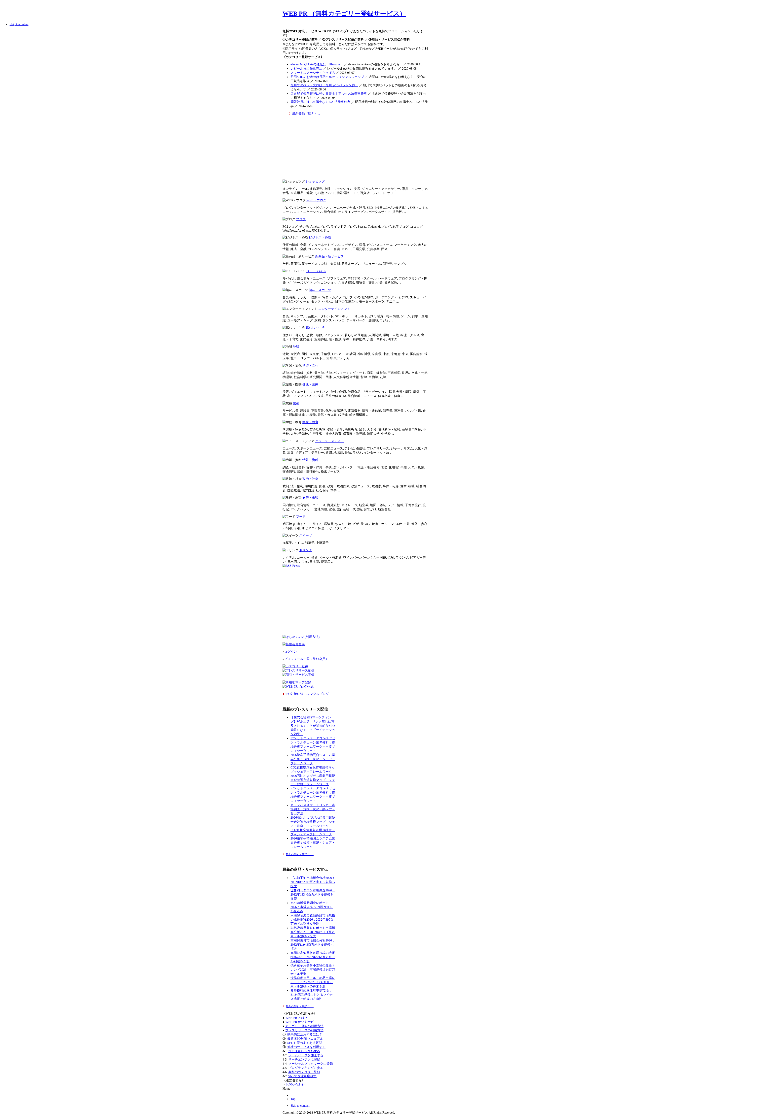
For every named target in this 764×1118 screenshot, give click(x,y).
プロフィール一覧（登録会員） (306, 659)
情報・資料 (310, 460)
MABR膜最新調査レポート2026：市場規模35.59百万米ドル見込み (311, 907)
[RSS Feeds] (291, 565)
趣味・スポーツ (320, 290)
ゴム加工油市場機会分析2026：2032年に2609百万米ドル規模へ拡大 (312, 882)
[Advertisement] (356, 148)
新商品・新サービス (329, 256)
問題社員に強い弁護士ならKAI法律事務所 (320, 102)
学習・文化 (310, 365)
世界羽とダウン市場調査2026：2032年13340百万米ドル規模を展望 (312, 894)
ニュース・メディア (329, 441)
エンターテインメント (334, 309)
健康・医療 (310, 384)
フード (301, 516)
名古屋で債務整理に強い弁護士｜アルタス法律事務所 (328, 93)
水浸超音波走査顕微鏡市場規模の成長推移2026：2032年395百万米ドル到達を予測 (312, 919)
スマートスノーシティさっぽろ (312, 72)
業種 (296, 403)
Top (292, 1099)
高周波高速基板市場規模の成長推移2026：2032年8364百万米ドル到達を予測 (312, 957)
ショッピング (315, 181)
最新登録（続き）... (306, 113)
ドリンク (305, 550)
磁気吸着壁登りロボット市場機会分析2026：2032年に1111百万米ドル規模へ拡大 (312, 932)
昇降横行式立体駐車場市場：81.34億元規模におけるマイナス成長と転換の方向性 (311, 995)
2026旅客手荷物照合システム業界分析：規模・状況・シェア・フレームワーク (312, 759)
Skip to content (19, 24)
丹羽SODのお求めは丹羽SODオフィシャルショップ (327, 77)
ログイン (290, 651)
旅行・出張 (310, 497)
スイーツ (305, 535)
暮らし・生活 (315, 327)
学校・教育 (310, 422)
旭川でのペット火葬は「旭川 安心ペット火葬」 (324, 85)
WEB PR (299, 1022)
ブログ (301, 219)
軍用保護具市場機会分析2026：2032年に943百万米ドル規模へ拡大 (312, 944)
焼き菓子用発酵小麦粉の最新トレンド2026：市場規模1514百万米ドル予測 (312, 969)
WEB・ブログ (316, 200)
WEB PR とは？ (296, 1017)
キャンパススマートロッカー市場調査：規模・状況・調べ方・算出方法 (312, 809)
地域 (296, 346)
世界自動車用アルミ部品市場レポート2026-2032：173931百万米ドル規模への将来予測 (312, 982)
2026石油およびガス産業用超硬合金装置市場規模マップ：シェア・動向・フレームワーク (312, 780)
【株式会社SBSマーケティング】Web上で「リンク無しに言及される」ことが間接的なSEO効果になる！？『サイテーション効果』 (312, 726)
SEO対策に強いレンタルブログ (307, 694)
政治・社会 (310, 478)
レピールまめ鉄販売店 (306, 68)
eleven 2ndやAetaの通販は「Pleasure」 (316, 64)
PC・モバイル (316, 271)
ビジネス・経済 (320, 237)
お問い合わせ (295, 1084)
